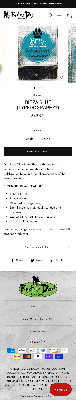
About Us (37, 306)
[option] (38, 3)
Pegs (38, 131)
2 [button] (39, 88)
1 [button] (35, 88)
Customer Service (38, 318)
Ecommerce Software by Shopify (38, 396)
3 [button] (42, 88)
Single (29, 139)
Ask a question (38, 246)
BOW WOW (38, 331)
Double (46, 139)
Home (37, 95)
